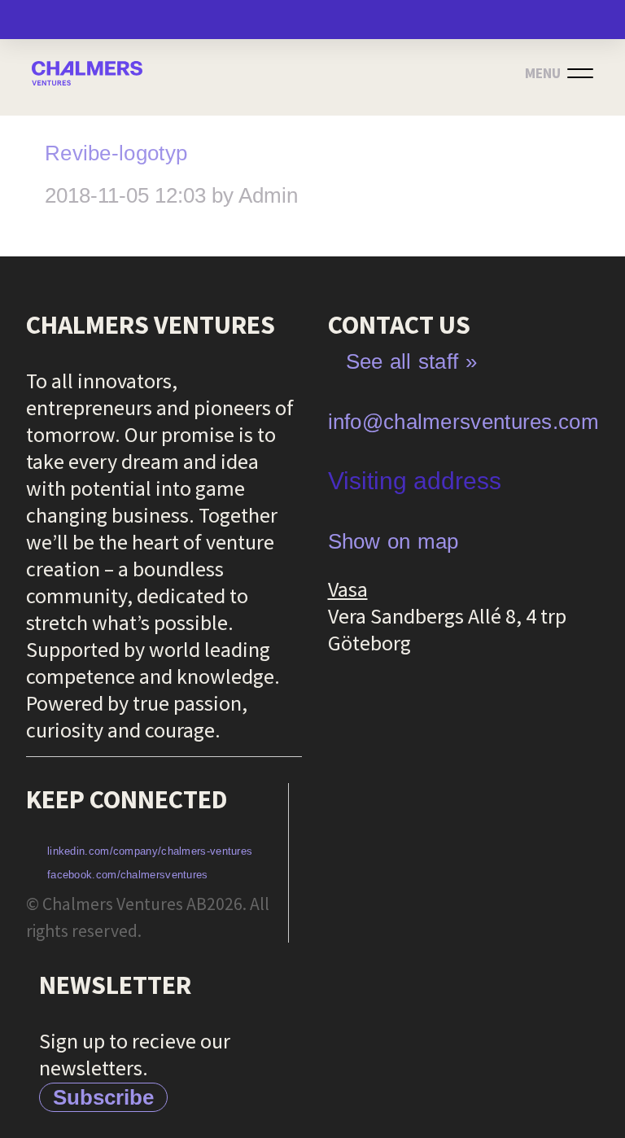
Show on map (393, 541)
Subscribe (103, 1097)
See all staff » (412, 361)
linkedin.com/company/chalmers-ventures (149, 851)
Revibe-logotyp (116, 153)
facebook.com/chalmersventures (127, 875)
